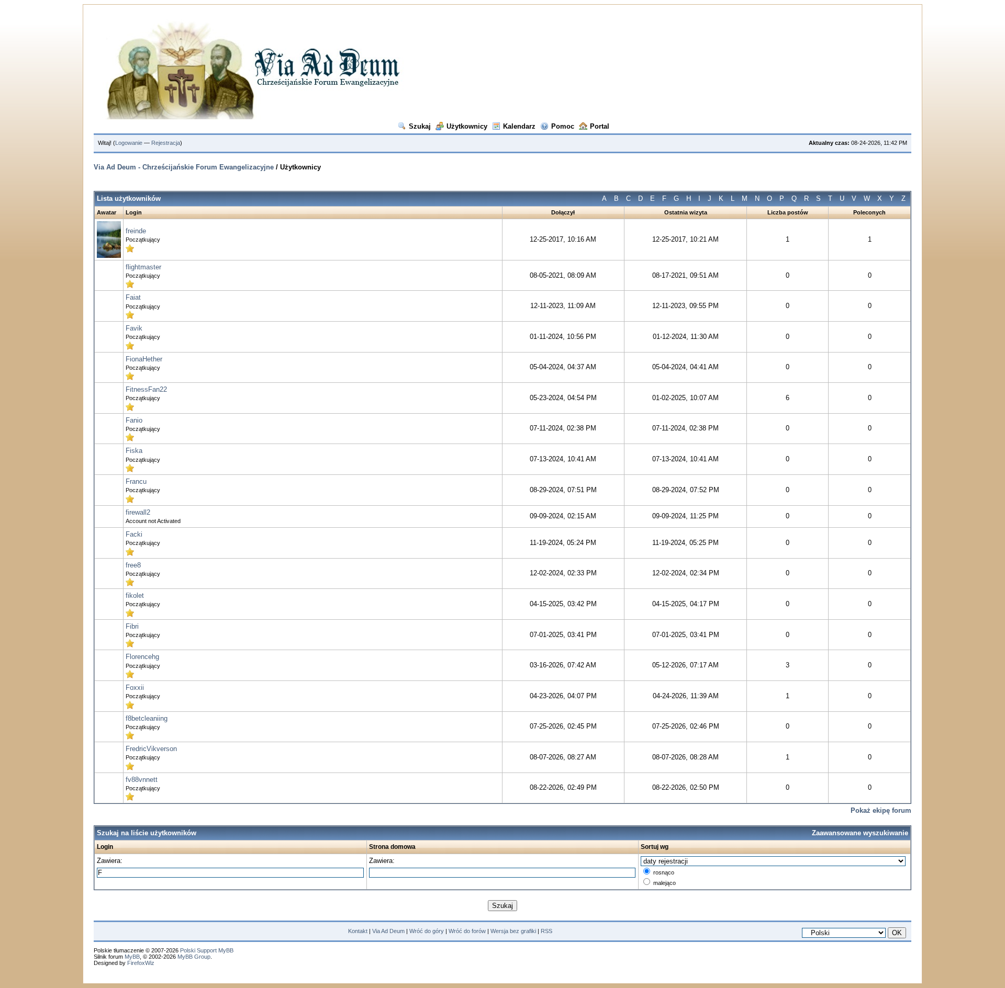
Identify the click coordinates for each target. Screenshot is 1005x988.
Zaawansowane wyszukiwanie (860, 833)
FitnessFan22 (146, 389)
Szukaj (420, 126)
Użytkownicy (466, 126)
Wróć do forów (467, 931)
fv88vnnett (142, 779)
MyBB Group (193, 956)
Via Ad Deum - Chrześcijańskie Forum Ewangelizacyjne (185, 167)
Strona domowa (392, 846)
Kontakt (357, 931)
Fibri (132, 626)
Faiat (133, 297)
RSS (546, 931)
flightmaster (143, 267)
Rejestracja (165, 143)
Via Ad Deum (388, 931)
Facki (134, 534)
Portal (599, 126)
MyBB (132, 956)
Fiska (134, 451)
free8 (133, 565)
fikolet (135, 595)
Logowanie (128, 143)
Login (105, 846)
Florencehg (142, 657)
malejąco (664, 883)
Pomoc (562, 126)
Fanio (134, 420)
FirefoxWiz (140, 963)
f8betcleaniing (147, 718)
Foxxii (135, 687)
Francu (136, 481)
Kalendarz (519, 126)
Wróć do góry (426, 931)
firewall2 (138, 512)
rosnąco (663, 872)
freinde (136, 231)
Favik (134, 328)
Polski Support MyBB (206, 950)
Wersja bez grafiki (513, 931)
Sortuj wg (654, 846)
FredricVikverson (151, 749)
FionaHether (144, 359)
